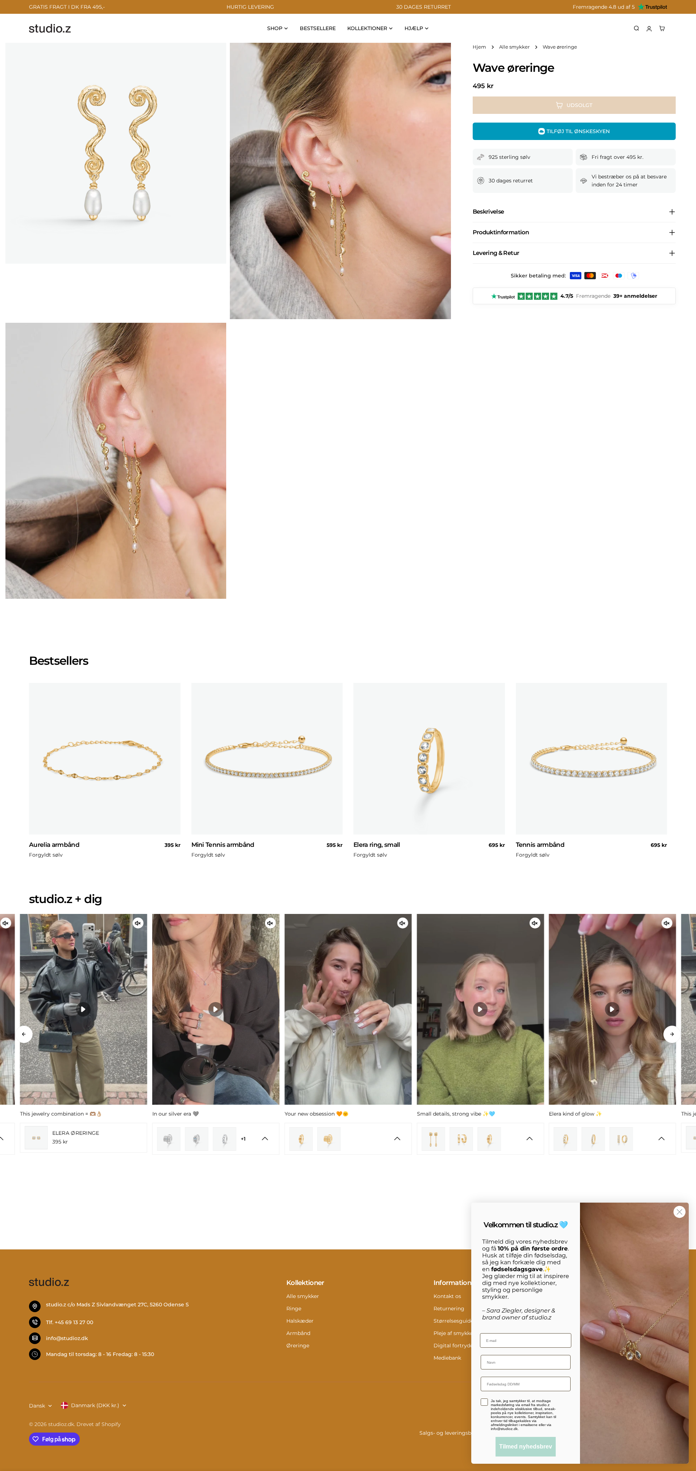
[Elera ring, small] (429, 759)
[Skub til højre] (672, 1034)
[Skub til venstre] (24, 1034)
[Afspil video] (83, 1009)
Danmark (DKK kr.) (95, 1405)
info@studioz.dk (67, 1338)
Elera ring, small (376, 844)
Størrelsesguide (453, 1321)
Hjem (479, 47)
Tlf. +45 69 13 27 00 (69, 1322)
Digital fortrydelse (457, 1345)
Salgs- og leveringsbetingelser (458, 1433)
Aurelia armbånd (54, 844)
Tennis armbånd (540, 844)
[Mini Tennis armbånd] (267, 759)
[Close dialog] (679, 1212)
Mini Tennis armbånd (222, 844)
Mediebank (447, 1358)
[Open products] (265, 1138)
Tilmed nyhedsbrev (525, 1446)
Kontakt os (447, 1296)
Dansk (37, 1405)
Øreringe (297, 1345)
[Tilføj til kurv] (172, 831)
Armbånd (298, 1333)
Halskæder (300, 1321)
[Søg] (636, 28)
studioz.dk (61, 1424)
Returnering (449, 1308)
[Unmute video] (5, 923)
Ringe (293, 1308)
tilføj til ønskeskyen (578, 131)
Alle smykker (514, 47)
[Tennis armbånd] (591, 759)
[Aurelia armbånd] (105, 759)
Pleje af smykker (454, 1333)
